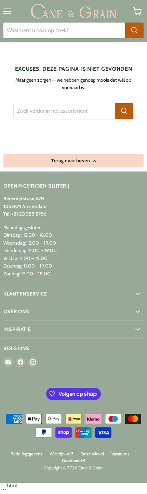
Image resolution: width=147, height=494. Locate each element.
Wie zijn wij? (61, 453)
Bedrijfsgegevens (26, 453)
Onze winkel (92, 453)
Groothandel (73, 460)
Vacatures (120, 453)
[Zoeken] (134, 30)
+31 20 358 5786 (29, 214)
